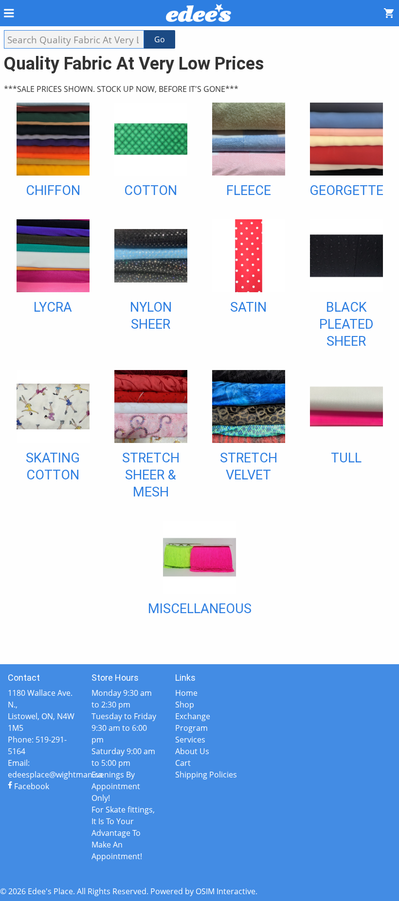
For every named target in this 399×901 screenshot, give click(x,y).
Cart (183, 763)
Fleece (248, 190)
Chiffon (53, 190)
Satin (248, 307)
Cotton (150, 190)
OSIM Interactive (225, 891)
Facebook (30, 786)
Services (190, 739)
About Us (192, 751)
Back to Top (199, 648)
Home (186, 693)
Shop (184, 704)
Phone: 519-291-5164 (37, 745)
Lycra (53, 307)
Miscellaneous (200, 609)
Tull (346, 458)
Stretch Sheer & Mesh (151, 475)
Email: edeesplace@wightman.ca (42, 769)
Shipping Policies (206, 774)
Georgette (346, 190)
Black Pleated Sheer (346, 325)
